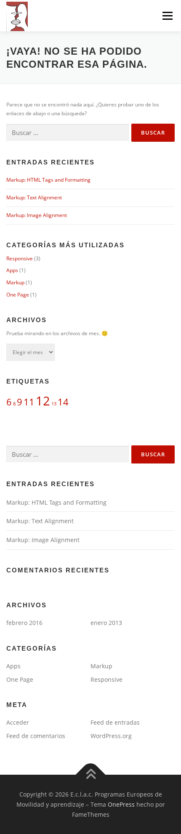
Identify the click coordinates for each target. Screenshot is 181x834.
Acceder (17, 722)
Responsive (19, 258)
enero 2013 (106, 623)
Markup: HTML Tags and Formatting (48, 179)
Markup (15, 282)
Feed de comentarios (35, 736)
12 (43, 400)
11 (29, 402)
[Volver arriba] (91, 775)
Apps (12, 270)
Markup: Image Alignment (36, 215)
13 (53, 404)
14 (63, 402)
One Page (17, 294)
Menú (166, 15)
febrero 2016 (24, 623)
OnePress (121, 804)
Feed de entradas (115, 722)
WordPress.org (111, 736)
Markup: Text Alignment (34, 197)
